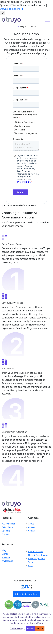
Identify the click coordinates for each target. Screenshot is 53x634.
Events (5, 554)
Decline (40, 628)
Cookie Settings (17, 628)
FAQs (30, 565)
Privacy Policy (36, 623)
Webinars (6, 557)
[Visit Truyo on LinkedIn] (23, 586)
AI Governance (8, 523)
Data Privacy (7, 527)
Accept (30, 628)
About (31, 523)
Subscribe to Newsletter (26, 594)
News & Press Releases (38, 555)
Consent (5, 534)
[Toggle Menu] (47, 20)
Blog (4, 550)
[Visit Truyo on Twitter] (30, 586)
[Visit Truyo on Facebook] (27, 586)
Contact (31, 530)
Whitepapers (7, 561)
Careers (31, 527)
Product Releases (35, 551)
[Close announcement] (2, 13)
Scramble (6, 530)
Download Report (10, 8)
